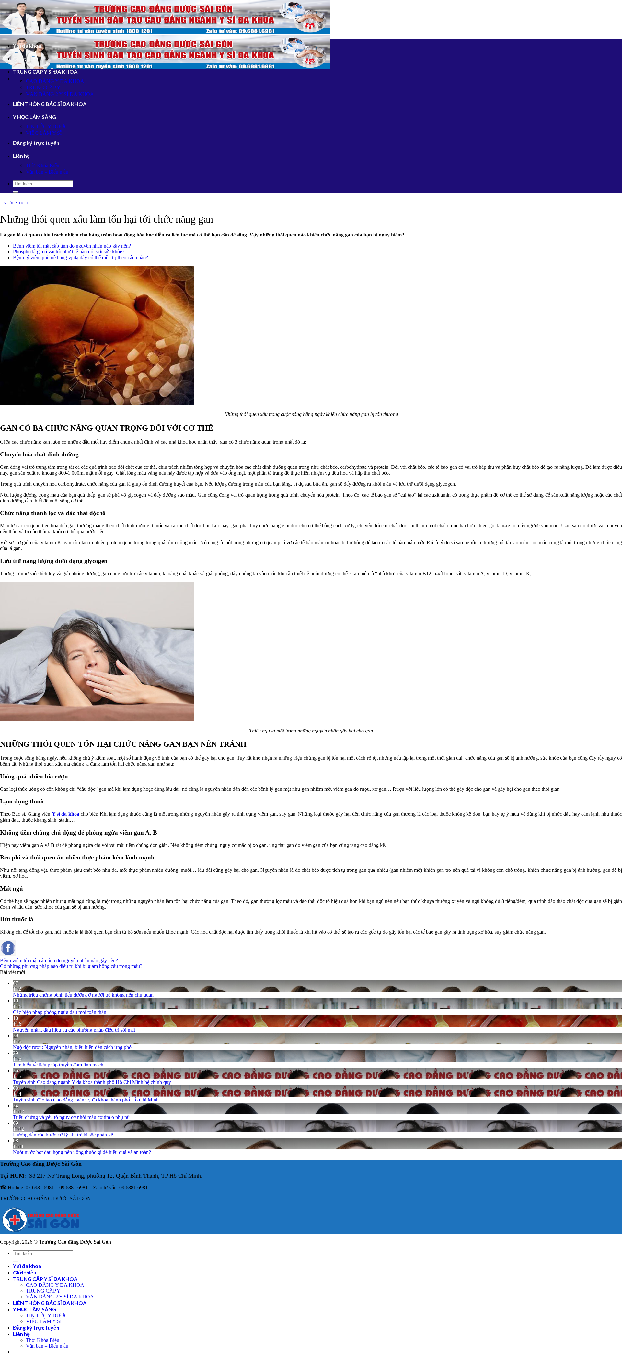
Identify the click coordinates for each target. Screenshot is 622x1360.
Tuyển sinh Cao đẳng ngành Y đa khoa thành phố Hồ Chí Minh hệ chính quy (92, 1082)
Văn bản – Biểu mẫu (47, 172)
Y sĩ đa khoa (27, 45)
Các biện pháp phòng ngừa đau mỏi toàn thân (59, 1012)
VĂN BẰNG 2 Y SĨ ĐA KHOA (60, 94)
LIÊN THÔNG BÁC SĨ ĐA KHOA (49, 104)
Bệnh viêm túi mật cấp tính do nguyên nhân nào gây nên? (72, 245)
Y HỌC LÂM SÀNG (34, 117)
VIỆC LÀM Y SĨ (44, 133)
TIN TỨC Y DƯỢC (47, 126)
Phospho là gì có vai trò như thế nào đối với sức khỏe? (68, 251)
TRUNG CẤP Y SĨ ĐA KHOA (45, 71)
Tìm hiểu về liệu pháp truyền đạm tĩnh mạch (58, 1064)
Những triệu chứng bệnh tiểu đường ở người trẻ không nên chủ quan (83, 994)
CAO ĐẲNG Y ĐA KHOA (55, 81)
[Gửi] (15, 192)
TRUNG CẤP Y (43, 88)
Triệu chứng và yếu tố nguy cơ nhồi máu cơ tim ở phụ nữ (71, 1117)
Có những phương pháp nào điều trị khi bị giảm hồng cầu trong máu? (71, 966)
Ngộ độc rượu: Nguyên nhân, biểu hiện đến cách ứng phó (72, 1047)
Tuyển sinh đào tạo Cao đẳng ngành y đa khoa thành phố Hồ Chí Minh (86, 1099)
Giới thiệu (24, 58)
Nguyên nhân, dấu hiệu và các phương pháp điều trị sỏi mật (74, 1029)
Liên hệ (21, 156)
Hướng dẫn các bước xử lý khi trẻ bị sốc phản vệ (63, 1134)
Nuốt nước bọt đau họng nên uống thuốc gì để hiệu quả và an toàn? (82, 1152)
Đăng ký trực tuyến (36, 143)
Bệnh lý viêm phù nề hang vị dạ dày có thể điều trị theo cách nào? (80, 257)
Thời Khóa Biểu (42, 165)
